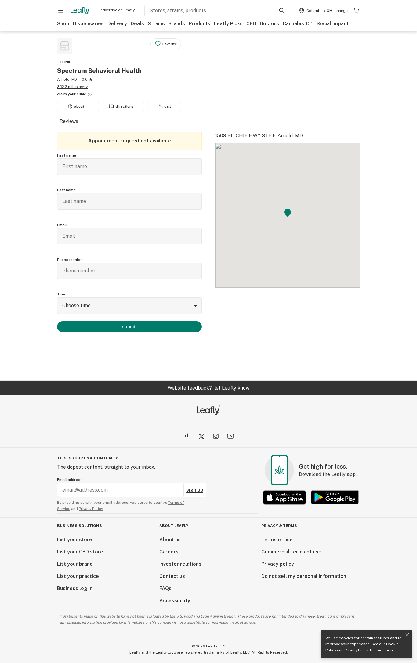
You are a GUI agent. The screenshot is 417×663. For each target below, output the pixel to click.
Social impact (333, 24)
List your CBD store (80, 552)
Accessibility (174, 601)
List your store (74, 539)
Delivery (117, 24)
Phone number (70, 260)
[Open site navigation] (60, 10)
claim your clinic (71, 94)
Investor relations (180, 564)
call (167, 106)
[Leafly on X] (201, 436)
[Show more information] (89, 94)
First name (66, 155)
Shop (63, 24)
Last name (66, 190)
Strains (156, 24)
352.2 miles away (72, 87)
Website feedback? (208, 388)
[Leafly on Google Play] (335, 497)
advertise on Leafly (117, 10)
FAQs (165, 588)
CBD (251, 24)
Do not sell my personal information (303, 576)
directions (125, 106)
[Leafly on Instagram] (216, 436)
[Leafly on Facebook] (186, 436)
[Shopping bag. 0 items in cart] (356, 10)
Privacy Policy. (91, 508)
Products (199, 24)
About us (170, 539)
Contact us (172, 576)
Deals (137, 24)
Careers (169, 552)
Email (62, 225)
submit (129, 326)
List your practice (78, 576)
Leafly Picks (228, 24)
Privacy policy (277, 564)
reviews (69, 121)
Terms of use (277, 539)
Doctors (269, 24)
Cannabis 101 (298, 24)
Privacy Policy (357, 650)
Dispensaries (88, 24)
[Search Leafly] (282, 10)
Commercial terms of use (291, 552)
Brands (177, 24)
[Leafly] (80, 10)
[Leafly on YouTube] (230, 436)
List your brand (75, 564)
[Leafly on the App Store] (284, 497)
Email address (69, 479)
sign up (194, 490)
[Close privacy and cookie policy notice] (407, 634)
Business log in (74, 588)
